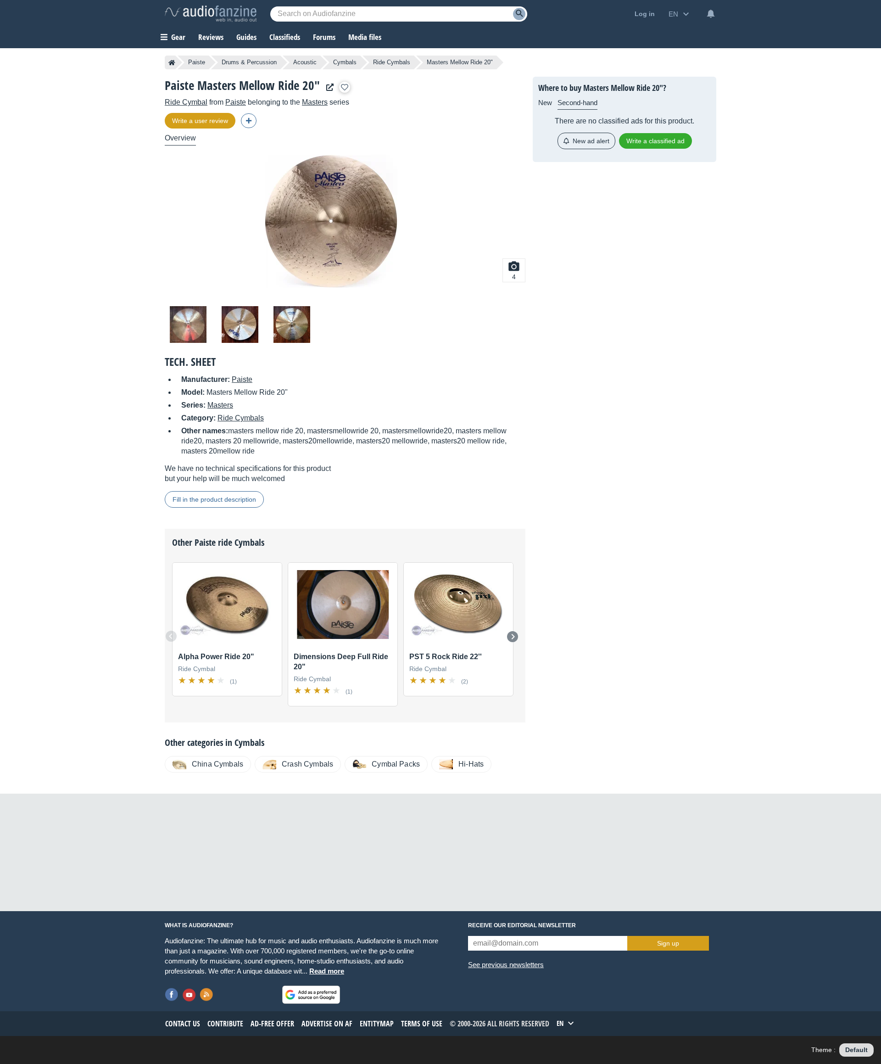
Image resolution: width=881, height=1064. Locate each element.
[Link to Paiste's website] (328, 87)
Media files (364, 37)
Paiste (196, 62)
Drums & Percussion (249, 62)
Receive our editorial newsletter (522, 925)
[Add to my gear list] (344, 87)
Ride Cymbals (391, 62)
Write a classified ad (655, 141)
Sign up (668, 943)
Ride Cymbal (186, 102)
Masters (315, 102)
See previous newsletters (506, 965)
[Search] (519, 14)
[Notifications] (710, 13)
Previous (171, 636)
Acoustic (305, 62)
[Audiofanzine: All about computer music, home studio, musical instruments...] (210, 14)
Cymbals (345, 62)
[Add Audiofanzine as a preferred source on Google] (311, 995)
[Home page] (171, 62)
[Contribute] (248, 120)
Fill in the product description (214, 499)
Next (512, 636)
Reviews (210, 37)
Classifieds (284, 37)
